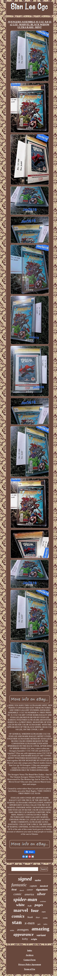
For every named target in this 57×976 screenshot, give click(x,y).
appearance (24, 934)
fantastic (19, 884)
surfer (38, 880)
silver (41, 894)
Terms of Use (29, 969)
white (20, 905)
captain (33, 886)
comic (18, 894)
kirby (25, 938)
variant (41, 935)
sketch (22, 890)
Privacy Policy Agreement (29, 964)
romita (45, 918)
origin (34, 939)
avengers (23, 929)
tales (45, 924)
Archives (29, 955)
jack (39, 924)
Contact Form (30, 960)
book (30, 917)
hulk (30, 906)
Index (29, 950)
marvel (21, 910)
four (35, 910)
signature (42, 889)
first (14, 889)
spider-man (25, 899)
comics (18, 916)
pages (39, 905)
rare (44, 912)
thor (38, 917)
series (12, 930)
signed (25, 879)
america (29, 894)
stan (17, 922)
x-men (30, 923)
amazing (40, 928)
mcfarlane (43, 901)
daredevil (44, 886)
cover (30, 889)
